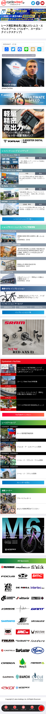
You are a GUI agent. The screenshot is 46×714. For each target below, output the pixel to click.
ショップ (23, 709)
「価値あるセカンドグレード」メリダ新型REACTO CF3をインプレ (30, 297)
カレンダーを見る (23, 482)
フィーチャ (14, 709)
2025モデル (23, 307)
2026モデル (8, 307)
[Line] (26, 49)
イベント (32, 709)
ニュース (6, 709)
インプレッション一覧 (23, 312)
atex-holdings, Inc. (21, 699)
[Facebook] (19, 49)
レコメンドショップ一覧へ (23, 219)
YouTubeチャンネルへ (23, 415)
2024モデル (38, 307)
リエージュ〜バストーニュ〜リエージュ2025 (19, 55)
